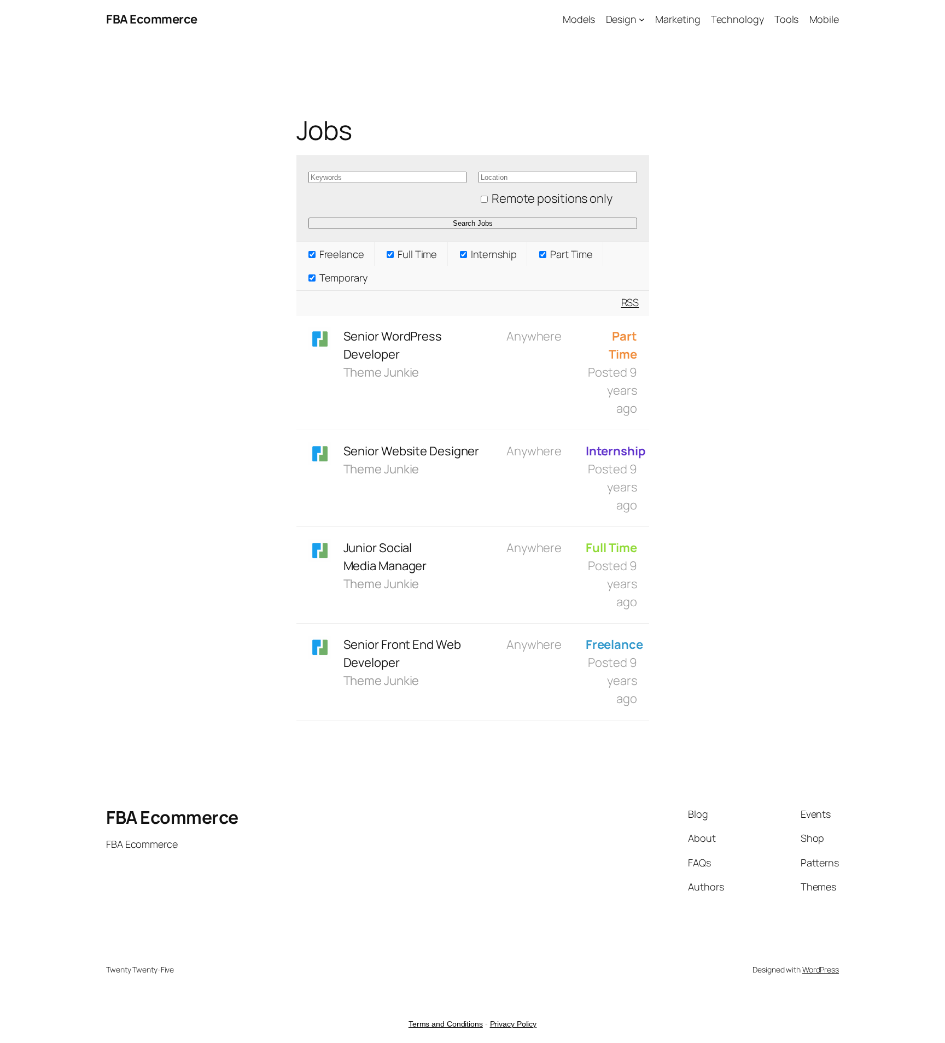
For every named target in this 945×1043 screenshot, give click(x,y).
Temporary (342, 277)
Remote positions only (552, 198)
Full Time (416, 254)
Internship (493, 254)
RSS (630, 302)
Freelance (340, 254)
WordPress (820, 969)
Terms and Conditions (446, 1023)
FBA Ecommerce (151, 19)
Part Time (570, 254)
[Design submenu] (642, 19)
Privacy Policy (513, 1023)
